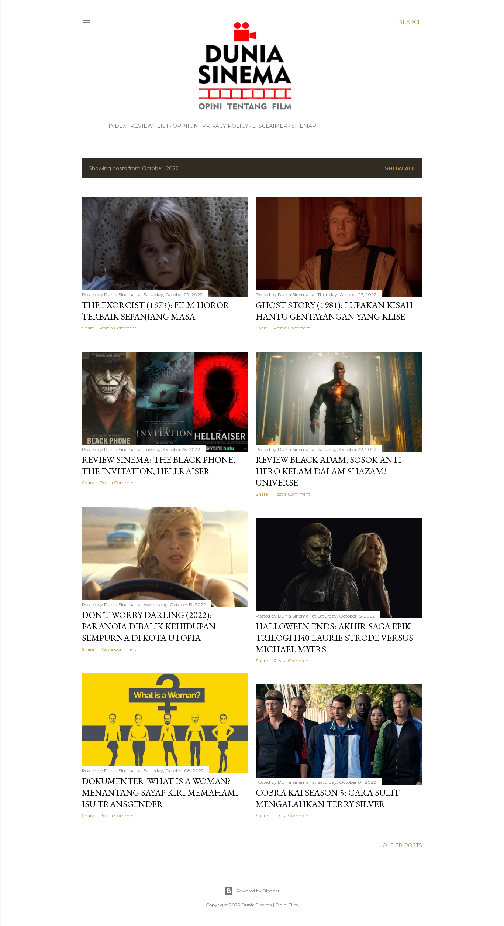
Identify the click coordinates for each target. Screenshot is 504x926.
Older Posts (402, 845)
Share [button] (88, 328)
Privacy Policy (225, 126)
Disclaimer (269, 126)
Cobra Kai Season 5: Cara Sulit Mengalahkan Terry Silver (328, 798)
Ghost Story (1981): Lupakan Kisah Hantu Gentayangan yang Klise (334, 310)
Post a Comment (118, 328)
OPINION (185, 126)
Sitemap (303, 126)
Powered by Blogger (258, 890)
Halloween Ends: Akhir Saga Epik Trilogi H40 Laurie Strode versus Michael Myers (334, 638)
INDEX (117, 126)
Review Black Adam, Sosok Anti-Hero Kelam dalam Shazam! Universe (330, 471)
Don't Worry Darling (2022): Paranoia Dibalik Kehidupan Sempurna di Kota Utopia (149, 626)
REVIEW (141, 126)
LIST (163, 126)
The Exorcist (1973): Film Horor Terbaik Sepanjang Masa (155, 310)
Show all (400, 168)
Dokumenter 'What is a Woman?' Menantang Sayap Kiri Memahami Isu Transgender (160, 792)
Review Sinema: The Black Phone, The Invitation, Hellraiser (158, 465)
